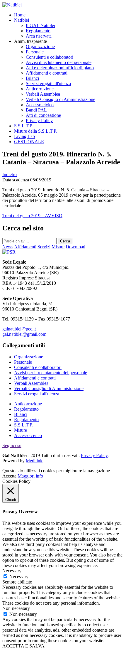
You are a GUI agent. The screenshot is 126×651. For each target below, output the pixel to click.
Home (19, 14)
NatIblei (21, 20)
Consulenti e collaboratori (49, 57)
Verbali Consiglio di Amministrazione (60, 99)
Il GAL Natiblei (40, 25)
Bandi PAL (36, 109)
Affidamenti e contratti (46, 72)
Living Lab (24, 136)
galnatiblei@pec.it (19, 328)
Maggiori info (30, 475)
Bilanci (32, 78)
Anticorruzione (40, 88)
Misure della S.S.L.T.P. (35, 131)
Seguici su (11, 445)
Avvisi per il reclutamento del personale (50, 372)
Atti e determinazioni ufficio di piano (60, 67)
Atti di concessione (43, 115)
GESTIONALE (29, 141)
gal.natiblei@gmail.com (24, 334)
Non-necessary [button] (16, 608)
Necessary (18, 576)
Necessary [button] (11, 570)
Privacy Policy (39, 120)
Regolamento (38, 30)
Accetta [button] (9, 475)
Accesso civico (40, 104)
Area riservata (39, 35)
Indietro (9, 174)
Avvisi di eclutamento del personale (58, 62)
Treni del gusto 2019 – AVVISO (32, 215)
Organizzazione (40, 46)
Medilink (34, 460)
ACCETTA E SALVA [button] (23, 645)
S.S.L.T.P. (23, 125)
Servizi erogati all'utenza (48, 83)
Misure (20, 430)
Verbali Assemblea (43, 94)
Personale (35, 51)
